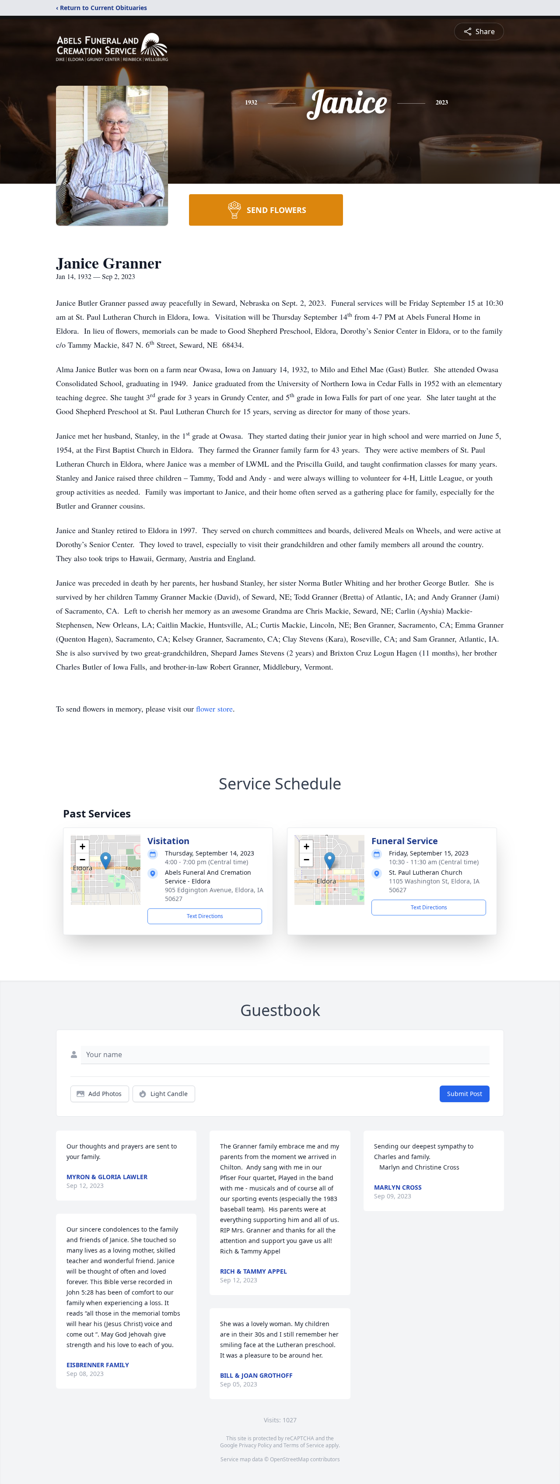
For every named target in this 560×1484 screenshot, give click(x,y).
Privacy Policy (255, 1445)
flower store (214, 708)
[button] (105, 861)
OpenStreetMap (289, 1459)
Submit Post (464, 1093)
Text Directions (205, 916)
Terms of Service (304, 1445)
